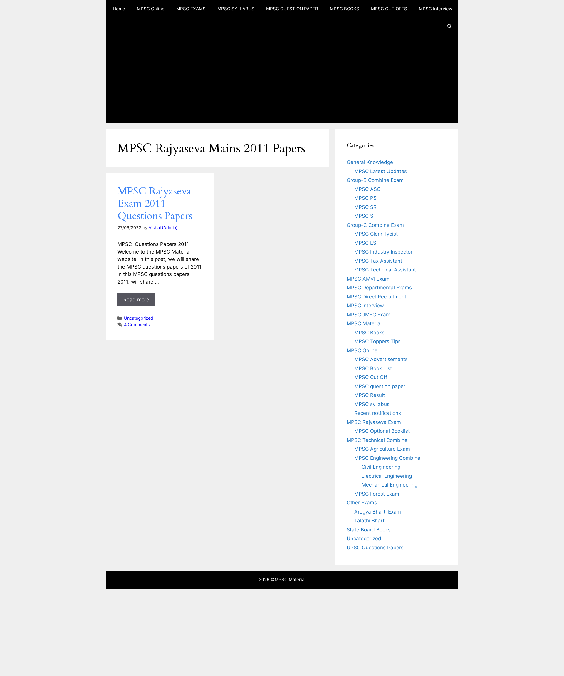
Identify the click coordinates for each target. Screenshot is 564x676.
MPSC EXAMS (191, 8)
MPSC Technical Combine (377, 440)
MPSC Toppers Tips (377, 341)
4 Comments (137, 324)
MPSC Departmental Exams (379, 288)
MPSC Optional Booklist (382, 431)
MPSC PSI (366, 198)
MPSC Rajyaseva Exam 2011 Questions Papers (155, 203)
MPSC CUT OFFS (389, 8)
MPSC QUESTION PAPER (292, 8)
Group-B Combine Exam (375, 180)
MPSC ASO (367, 189)
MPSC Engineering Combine (387, 458)
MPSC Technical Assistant (385, 270)
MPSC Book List (373, 368)
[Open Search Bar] (449, 26)
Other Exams (362, 503)
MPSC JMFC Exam (368, 315)
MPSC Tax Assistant (378, 261)
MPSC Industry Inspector (383, 252)
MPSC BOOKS (344, 8)
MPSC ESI (365, 243)
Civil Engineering (381, 467)
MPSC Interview (435, 8)
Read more (136, 300)
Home (119, 8)
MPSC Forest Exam (376, 494)
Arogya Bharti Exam (377, 512)
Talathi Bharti (370, 521)
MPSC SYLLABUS (235, 8)
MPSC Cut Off (370, 377)
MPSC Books (369, 333)
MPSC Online (150, 8)
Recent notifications (377, 413)
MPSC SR (365, 207)
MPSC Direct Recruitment (376, 297)
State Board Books (369, 530)
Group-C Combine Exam (375, 225)
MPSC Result (369, 395)
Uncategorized (138, 318)
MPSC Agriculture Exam (382, 449)
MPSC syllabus (372, 404)
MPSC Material (364, 323)
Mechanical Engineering (389, 485)
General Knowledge (370, 162)
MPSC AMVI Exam (368, 279)
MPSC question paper (379, 386)
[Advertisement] (282, 79)
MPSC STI (366, 216)
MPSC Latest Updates (380, 171)
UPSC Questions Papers (375, 548)
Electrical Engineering (387, 476)
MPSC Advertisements (381, 359)
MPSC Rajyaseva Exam (374, 422)
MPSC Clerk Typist (376, 234)
